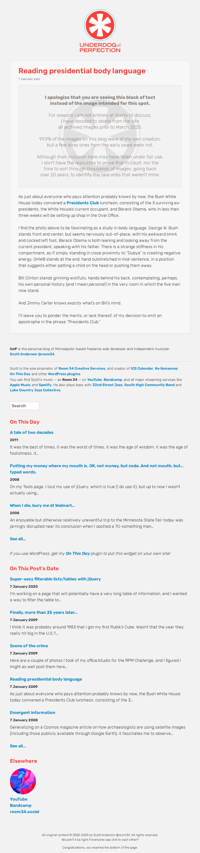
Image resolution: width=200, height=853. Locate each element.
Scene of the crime (29, 645)
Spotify (45, 385)
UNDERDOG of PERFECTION (100, 26)
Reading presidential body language (46, 679)
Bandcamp (113, 379)
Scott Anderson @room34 (32, 354)
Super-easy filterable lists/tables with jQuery (55, 578)
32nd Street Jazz (107, 385)
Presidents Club (83, 202)
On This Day (20, 374)
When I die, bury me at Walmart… (42, 505)
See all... (18, 538)
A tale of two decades (32, 432)
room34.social (24, 811)
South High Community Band (149, 385)
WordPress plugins (64, 374)
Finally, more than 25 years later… (43, 612)
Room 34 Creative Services (82, 368)
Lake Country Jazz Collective (35, 390)
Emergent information (32, 712)
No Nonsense (166, 368)
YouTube (94, 379)
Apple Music (20, 385)
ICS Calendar (142, 368)
